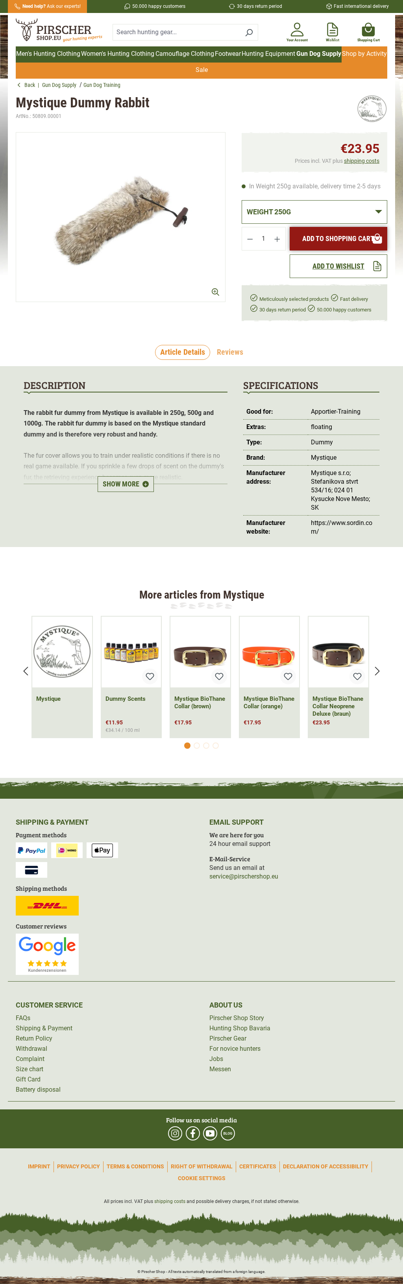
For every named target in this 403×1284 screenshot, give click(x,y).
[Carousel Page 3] (206, 745)
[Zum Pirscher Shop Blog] (228, 1133)
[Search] (249, 32)
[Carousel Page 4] (216, 745)
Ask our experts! (51, 6)
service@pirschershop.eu (243, 876)
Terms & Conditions (135, 1166)
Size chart (29, 1069)
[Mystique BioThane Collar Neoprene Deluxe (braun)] (338, 652)
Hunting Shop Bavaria (239, 1028)
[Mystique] (372, 109)
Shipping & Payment (44, 1028)
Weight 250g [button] (269, 212)
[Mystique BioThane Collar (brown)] (200, 652)
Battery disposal (38, 1089)
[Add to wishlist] (150, 676)
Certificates (257, 1166)
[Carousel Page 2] (197, 745)
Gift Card (28, 1079)
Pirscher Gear (227, 1038)
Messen (220, 1069)
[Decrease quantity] (250, 239)
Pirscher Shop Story (236, 1018)
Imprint (39, 1166)
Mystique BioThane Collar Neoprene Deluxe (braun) (337, 706)
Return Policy (34, 1038)
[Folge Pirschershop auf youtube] (210, 1133)
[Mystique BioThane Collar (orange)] (269, 652)
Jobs (216, 1059)
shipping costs (361, 161)
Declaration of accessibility (325, 1166)
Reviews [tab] (230, 352)
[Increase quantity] (277, 239)
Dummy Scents (125, 698)
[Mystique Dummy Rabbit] (120, 217)
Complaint (30, 1059)
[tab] (182, 352)
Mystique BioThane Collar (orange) (269, 702)
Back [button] (31, 85)
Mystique (48, 698)
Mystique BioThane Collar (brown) (199, 702)
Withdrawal (31, 1048)
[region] (121, 217)
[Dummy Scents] (131, 652)
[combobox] (176, 32)
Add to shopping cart (338, 238)
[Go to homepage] (59, 30)
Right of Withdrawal (202, 1166)
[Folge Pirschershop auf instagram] (175, 1133)
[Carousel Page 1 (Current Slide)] (187, 745)
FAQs (23, 1018)
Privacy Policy (78, 1166)
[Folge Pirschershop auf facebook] (193, 1133)
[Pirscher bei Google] (47, 954)
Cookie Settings (202, 1178)
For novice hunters (235, 1048)
